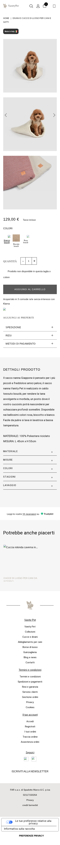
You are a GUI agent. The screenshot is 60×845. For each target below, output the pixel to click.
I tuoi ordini (30, 731)
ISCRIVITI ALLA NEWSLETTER (30, 771)
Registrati (30, 726)
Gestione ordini (30, 697)
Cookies (30, 707)
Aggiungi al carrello (30, 289)
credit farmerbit (30, 805)
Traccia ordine (30, 736)
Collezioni (30, 631)
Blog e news (30, 657)
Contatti (30, 662)
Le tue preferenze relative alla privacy (33, 822)
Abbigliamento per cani (30, 642)
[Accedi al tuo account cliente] (38, 6)
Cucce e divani (30, 636)
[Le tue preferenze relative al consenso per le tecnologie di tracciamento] (31, 836)
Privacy (30, 702)
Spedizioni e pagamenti (30, 681)
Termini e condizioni (30, 676)
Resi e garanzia (30, 686)
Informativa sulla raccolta (19, 828)
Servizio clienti (30, 692)
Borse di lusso (30, 647)
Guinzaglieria (30, 652)
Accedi (30, 721)
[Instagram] (34, 759)
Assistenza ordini (30, 741)
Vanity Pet (30, 626)
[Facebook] (26, 759)
